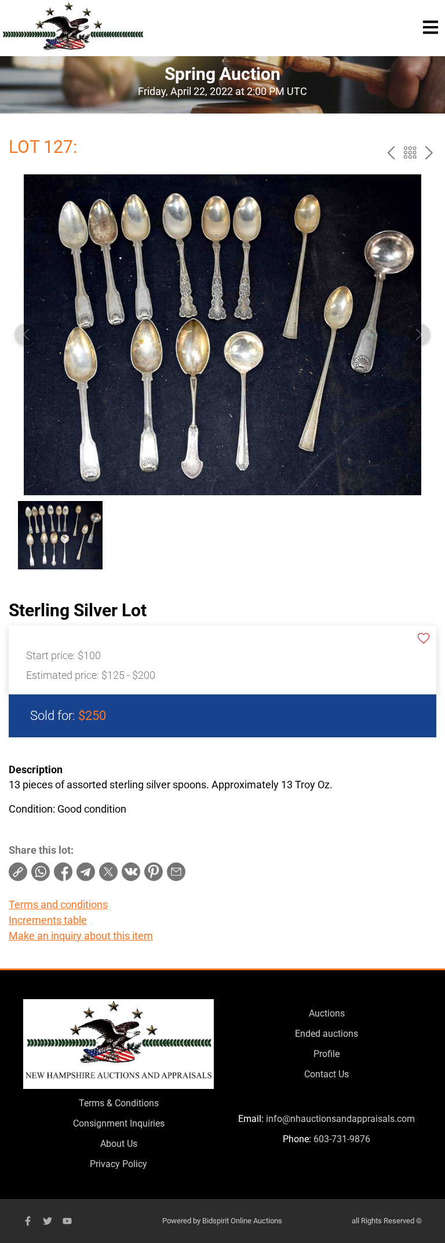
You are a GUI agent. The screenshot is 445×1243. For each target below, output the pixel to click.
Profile (326, 1053)
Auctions (327, 1013)
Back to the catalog (410, 152)
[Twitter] (47, 1221)
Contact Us (326, 1074)
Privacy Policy (118, 1163)
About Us (118, 1143)
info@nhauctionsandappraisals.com (340, 1118)
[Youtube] (67, 1221)
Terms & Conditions (119, 1103)
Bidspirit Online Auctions (242, 1220)
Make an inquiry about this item (81, 936)
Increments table (48, 920)
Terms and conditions (58, 904)
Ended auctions (326, 1033)
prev (391, 152)
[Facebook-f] (27, 1221)
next (429, 152)
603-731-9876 (341, 1139)
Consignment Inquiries (119, 1123)
